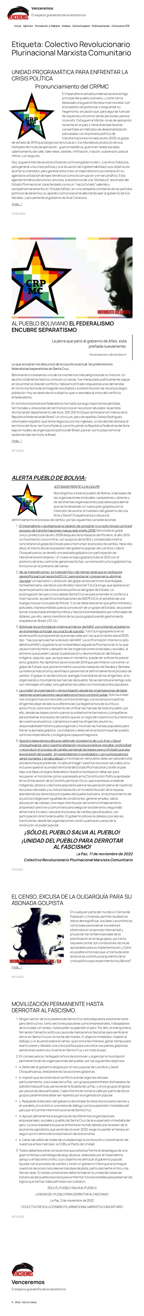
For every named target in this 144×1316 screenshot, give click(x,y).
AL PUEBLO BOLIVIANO (63, 326)
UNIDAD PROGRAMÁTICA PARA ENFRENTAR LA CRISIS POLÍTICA (70, 75)
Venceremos (42, 8)
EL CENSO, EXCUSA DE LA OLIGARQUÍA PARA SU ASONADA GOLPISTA (72, 899)
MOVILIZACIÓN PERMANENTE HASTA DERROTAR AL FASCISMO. (58, 1007)
